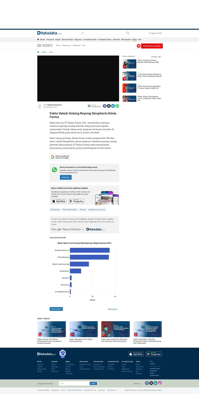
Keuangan (54, 367)
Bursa (53, 369)
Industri (39, 367)
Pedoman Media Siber (74, 390)
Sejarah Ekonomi (85, 364)
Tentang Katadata (43, 390)
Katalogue (76, 45)
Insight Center (155, 368)
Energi (39, 371)
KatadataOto (154, 375)
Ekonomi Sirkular (99, 367)
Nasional (40, 364)
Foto (83, 45)
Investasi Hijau (98, 369)
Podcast (139, 373)
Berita (42, 39)
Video (134, 39)
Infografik (111, 364)
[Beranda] (38, 52)
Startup (67, 369)
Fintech (67, 367)
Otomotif (116, 39)
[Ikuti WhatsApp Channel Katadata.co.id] (54, 170)
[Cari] (128, 33)
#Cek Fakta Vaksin (70, 210)
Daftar (93, 383)
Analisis (110, 367)
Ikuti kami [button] (65, 177)
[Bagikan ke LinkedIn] (113, 106)
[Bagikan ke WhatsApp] (117, 106)
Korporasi (54, 371)
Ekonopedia (126, 39)
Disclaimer (101, 390)
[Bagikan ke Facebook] (105, 106)
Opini (123, 367)
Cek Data (111, 369)
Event (152, 373)
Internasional (41, 369)
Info (139, 39)
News (58, 45)
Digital (57, 39)
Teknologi (68, 373)
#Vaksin (83, 210)
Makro (53, 364)
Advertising (55, 390)
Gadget (67, 371)
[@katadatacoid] (160, 383)
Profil (81, 367)
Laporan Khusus (127, 371)
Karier (63, 390)
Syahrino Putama (54, 105)
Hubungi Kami (111, 390)
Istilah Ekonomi (85, 369)
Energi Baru (97, 364)
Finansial (50, 39)
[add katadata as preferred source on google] (84, 157)
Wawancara (66, 45)
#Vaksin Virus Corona (97, 210)
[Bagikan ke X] (109, 106)
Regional (78, 39)
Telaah (124, 364)
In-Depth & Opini (104, 39)
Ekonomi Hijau (67, 39)
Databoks (153, 371)
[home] (38, 40)
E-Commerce (70, 364)
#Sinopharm (55, 210)
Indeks (152, 364)
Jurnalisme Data (90, 39)
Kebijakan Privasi (90, 390)
